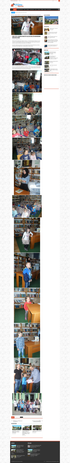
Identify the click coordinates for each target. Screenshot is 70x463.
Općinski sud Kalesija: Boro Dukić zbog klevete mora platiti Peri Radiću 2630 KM (36, 446)
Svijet (24, 9)
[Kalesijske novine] (17, 5)
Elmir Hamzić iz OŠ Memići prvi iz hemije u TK (17, 421)
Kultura (21, 39)
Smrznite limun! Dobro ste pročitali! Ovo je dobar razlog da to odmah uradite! (52, 33)
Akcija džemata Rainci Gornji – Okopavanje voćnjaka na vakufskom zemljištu (35, 454)
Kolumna (39, 9)
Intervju (45, 9)
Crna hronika (49, 9)
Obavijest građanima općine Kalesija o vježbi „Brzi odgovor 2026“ (24, 12)
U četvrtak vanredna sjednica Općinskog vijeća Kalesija (36, 421)
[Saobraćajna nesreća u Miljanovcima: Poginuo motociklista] (30, 450)
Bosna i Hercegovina (20, 9)
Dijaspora (27, 9)
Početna (12, 9)
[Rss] (52, 0)
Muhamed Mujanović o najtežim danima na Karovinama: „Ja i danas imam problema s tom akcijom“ (26, 433)
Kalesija (15, 9)
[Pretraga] (59, 1)
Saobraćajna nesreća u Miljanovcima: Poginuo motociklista (15, 432)
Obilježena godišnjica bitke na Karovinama (21, 456)
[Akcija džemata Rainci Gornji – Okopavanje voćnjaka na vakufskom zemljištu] (29, 454)
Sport (36, 9)
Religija (42, 9)
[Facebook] (53, 0)
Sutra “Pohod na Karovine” (53, 65)
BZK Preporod (32, 9)
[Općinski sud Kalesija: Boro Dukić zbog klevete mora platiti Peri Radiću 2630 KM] (29, 446)
